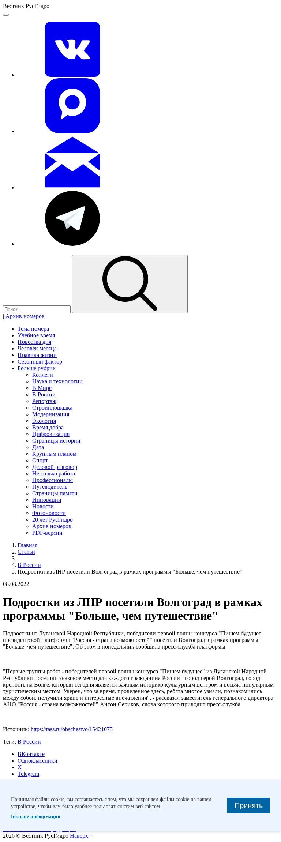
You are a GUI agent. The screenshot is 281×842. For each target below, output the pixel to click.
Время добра (48, 427)
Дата (38, 447)
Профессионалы (52, 480)
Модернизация (50, 414)
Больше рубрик (37, 368)
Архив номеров (25, 316)
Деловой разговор (54, 467)
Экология (44, 421)
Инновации (46, 500)
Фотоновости (49, 513)
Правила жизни (37, 355)
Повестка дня (34, 342)
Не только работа (53, 473)
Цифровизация (51, 434)
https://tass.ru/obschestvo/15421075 (72, 729)
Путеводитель (49, 487)
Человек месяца (37, 348)
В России (44, 394)
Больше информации (35, 816)
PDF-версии (47, 533)
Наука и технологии (57, 381)
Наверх (81, 835)
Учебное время (36, 335)
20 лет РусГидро (52, 519)
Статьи (26, 552)
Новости (43, 506)
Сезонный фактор (40, 361)
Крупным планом (54, 454)
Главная (27, 545)
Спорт (40, 460)
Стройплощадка (52, 408)
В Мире (42, 388)
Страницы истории (56, 440)
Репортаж (44, 401)
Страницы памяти (55, 493)
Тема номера (33, 329)
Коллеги (42, 375)
